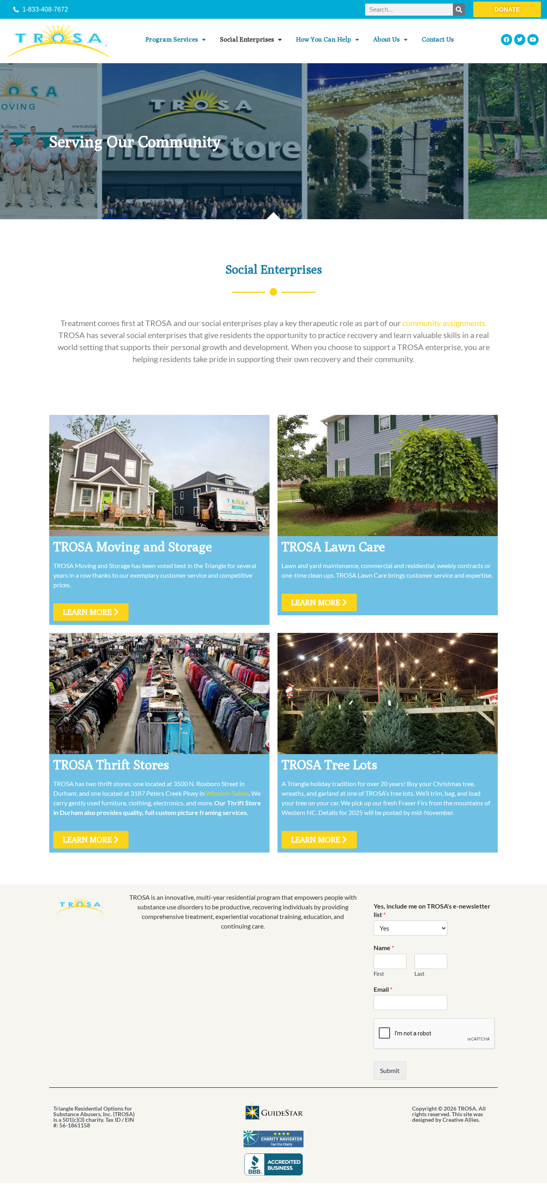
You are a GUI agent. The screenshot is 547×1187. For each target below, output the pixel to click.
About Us (386, 39)
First (379, 974)
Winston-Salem (227, 793)
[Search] (459, 10)
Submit (390, 1070)
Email (383, 989)
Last (419, 974)
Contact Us (438, 39)
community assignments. (444, 323)
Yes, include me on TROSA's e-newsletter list (432, 910)
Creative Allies (460, 1119)
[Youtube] (533, 39)
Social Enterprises (247, 39)
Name (384, 947)
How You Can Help (323, 39)
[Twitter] (519, 39)
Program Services (171, 39)
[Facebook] (506, 39)
